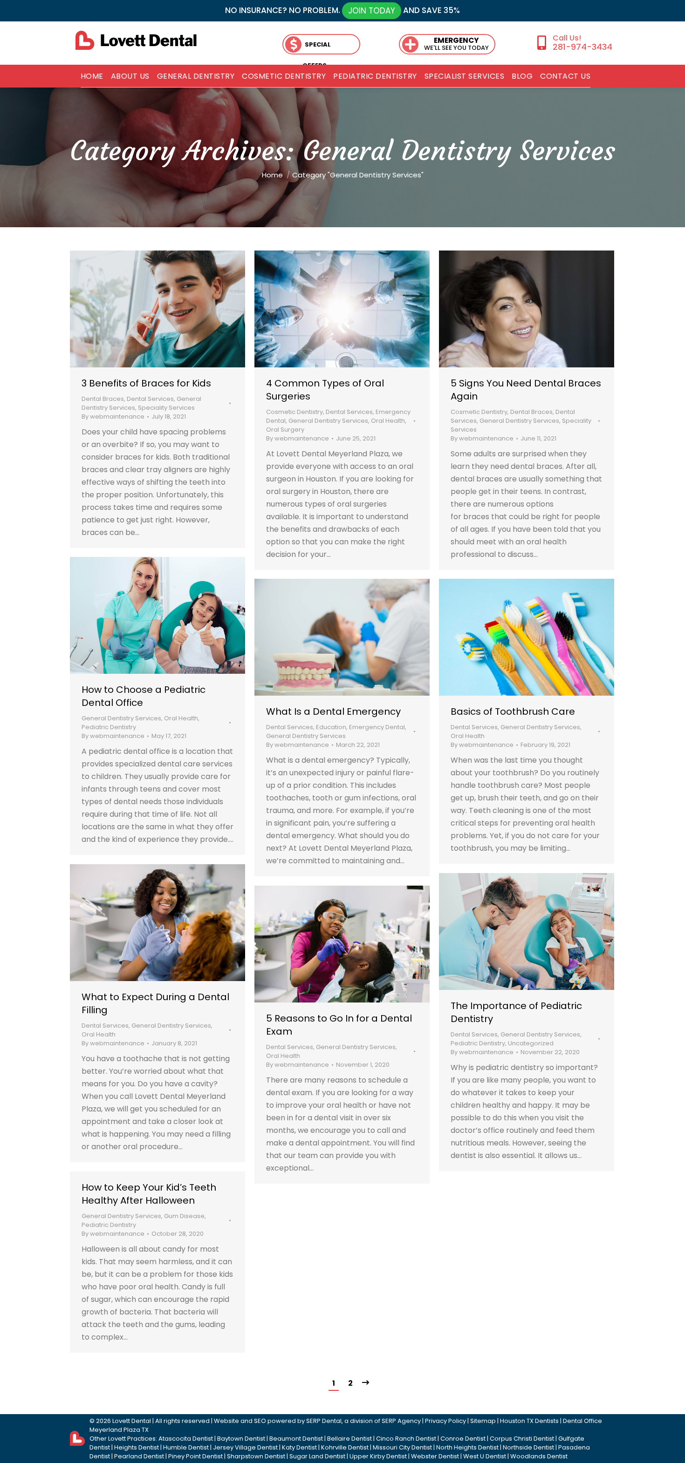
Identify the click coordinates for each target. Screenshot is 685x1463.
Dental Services (150, 398)
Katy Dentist (299, 1447)
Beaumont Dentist (296, 1438)
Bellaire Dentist (349, 1438)
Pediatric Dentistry (109, 727)
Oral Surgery (285, 429)
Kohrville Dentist (345, 1447)
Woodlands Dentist (539, 1456)
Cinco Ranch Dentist (406, 1438)
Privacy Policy (445, 1420)
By (113, 416)
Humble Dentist (186, 1447)
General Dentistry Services (328, 420)
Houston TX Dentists (529, 1420)
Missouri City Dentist (402, 1447)
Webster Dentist (435, 1456)
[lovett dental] (136, 40)
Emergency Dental (377, 727)
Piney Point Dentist (195, 1456)
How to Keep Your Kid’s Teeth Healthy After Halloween (149, 1194)
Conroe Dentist (463, 1438)
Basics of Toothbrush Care (513, 711)
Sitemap (483, 1420)
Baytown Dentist (241, 1438)
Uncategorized (531, 1043)
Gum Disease (184, 1216)
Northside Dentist (528, 1447)
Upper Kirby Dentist (378, 1456)
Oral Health (388, 420)
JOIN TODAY (371, 10)
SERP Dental (324, 1420)
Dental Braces (103, 398)
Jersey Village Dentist (245, 1447)
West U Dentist (484, 1456)
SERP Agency (401, 1420)
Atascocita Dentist (185, 1438)
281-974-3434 (582, 47)
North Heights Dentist (467, 1447)
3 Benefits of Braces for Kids (146, 383)
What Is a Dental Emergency (333, 711)
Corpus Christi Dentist (522, 1438)
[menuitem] (92, 76)
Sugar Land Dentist (317, 1456)
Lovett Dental (131, 1420)
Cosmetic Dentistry (294, 411)
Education (331, 727)
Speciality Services (166, 407)
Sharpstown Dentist (256, 1456)
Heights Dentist (136, 1447)
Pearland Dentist (139, 1456)
